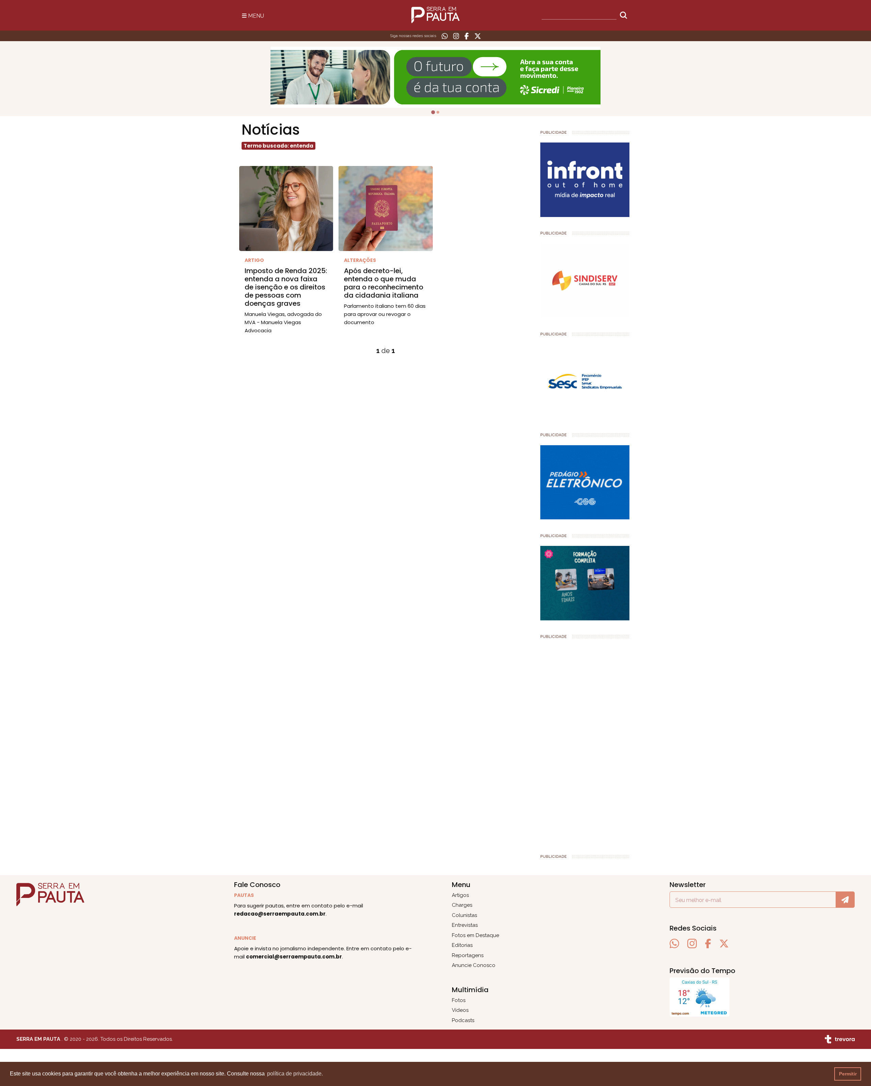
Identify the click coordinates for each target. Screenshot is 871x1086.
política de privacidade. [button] (295, 1073)
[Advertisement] (585, 743)
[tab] (433, 112)
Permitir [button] (848, 1073)
